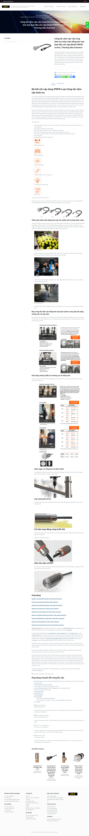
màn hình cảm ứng (50, 698)
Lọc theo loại (7, 797)
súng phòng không (38, 691)
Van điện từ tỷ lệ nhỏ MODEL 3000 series (37, 767)
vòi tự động (37, 702)
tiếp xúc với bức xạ (66, 700)
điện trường (36, 635)
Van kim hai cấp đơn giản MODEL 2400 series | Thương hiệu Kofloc (65, 769)
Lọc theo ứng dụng (9, 796)
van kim (64, 74)
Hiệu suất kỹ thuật (51, 796)
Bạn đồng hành (29, 809)
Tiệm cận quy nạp (46, 640)
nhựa (35, 640)
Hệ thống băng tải (38, 695)
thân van (36, 771)
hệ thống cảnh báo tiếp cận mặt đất (43, 684)
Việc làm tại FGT (51, 806)
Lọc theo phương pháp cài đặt (11, 799)
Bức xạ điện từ (61, 633)
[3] (71, 699)
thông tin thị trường (30, 818)
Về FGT (27, 796)
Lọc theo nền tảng (8, 812)
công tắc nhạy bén (38, 670)
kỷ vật (27, 806)
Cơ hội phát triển (51, 813)
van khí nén (70, 74)
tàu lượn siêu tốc (38, 693)
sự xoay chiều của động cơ (41, 688)
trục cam (63, 688)
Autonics (59, 72)
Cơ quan (28, 799)
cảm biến (64, 72)
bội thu (55, 681)
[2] (57, 686)
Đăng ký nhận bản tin (8, 1)
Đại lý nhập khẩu (72, 6)
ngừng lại (55, 688)
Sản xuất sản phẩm (48, 6)
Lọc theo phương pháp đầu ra (11, 801)
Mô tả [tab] (53, 83)
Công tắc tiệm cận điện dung (54, 638)
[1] (48, 663)
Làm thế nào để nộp (52, 810)
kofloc (40, 772)
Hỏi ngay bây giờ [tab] (60, 83)
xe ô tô (52, 681)
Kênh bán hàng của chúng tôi (33, 808)
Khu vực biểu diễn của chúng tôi (55, 797)
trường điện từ (52, 633)
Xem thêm (82, 6)
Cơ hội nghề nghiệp (52, 808)
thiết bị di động (38, 696)
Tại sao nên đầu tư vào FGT (54, 819)
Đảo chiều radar (38, 681)
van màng (59, 74)
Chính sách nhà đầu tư (52, 820)
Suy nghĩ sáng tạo (30, 801)
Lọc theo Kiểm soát (9, 808)
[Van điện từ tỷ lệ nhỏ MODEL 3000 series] (37, 758)
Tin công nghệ (29, 817)
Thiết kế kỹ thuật (60, 6)
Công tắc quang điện (68, 638)
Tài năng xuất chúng (52, 812)
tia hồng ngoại (73, 633)
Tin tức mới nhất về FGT (32, 815)
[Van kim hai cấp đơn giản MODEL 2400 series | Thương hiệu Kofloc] (65, 758)
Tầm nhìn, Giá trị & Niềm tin (32, 797)
